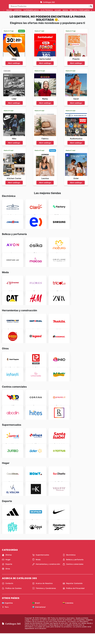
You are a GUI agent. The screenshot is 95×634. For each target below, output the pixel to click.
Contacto (9, 583)
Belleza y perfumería (80, 10)
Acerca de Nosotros (44, 583)
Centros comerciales (74, 564)
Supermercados (31, 10)
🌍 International (39, 607)
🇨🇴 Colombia (68, 603)
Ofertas (18, 10)
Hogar (58, 10)
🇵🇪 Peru (5, 607)
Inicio (9, 10)
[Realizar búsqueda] (91, 6)
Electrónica (47, 10)
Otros (7, 569)
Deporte (8, 564)
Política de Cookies (13, 588)
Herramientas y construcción (48, 564)
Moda (65, 10)
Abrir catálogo (14, 63)
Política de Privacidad (75, 588)
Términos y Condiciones (46, 588)
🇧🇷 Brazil (36, 603)
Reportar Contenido (74, 583)
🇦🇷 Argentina (7, 603)
